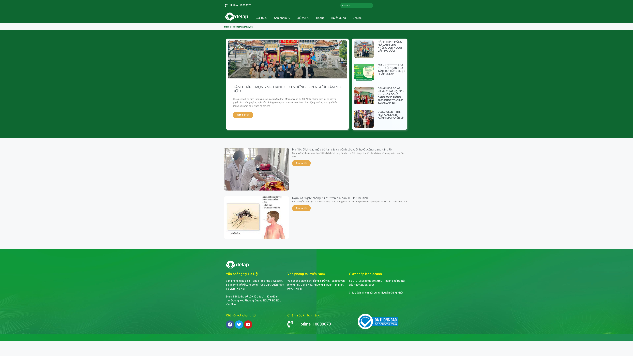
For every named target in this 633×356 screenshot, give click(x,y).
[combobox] (356, 5)
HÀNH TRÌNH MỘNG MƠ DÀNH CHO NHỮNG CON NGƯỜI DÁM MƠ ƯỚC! (287, 89)
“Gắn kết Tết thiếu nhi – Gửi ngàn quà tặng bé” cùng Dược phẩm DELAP (391, 69)
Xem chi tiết (243, 115)
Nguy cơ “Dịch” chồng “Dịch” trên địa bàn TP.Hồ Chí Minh (330, 198)
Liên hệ (357, 18)
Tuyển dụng (338, 18)
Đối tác (301, 18)
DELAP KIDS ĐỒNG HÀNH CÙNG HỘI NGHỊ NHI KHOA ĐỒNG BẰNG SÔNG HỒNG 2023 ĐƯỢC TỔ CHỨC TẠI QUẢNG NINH (391, 96)
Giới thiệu (262, 18)
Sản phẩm (280, 18)
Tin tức (320, 18)
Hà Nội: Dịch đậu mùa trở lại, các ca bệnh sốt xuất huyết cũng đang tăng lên (342, 149)
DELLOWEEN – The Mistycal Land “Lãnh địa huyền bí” (391, 114)
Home (227, 26)
